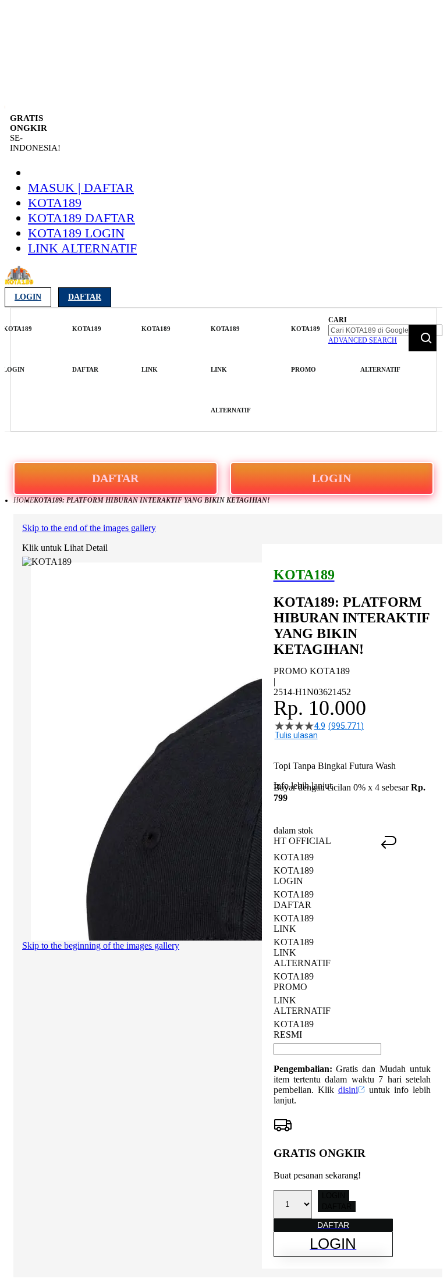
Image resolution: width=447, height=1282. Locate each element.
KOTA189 (54, 202)
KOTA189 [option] (294, 857)
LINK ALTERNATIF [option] (302, 1005)
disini (348, 1090)
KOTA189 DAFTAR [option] (294, 899)
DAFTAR (115, 478)
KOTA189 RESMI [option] (294, 1029)
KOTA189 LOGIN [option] (294, 876)
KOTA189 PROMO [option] (294, 981)
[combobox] (385, 330)
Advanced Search (362, 340)
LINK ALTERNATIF (82, 248)
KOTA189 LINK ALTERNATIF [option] (302, 952)
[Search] (423, 338)
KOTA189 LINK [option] (294, 923)
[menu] (168, 369)
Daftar (84, 297)
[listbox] (327, 946)
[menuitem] (17, 349)
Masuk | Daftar (81, 187)
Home (23, 500)
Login (28, 297)
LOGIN (331, 478)
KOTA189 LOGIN (76, 233)
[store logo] (19, 282)
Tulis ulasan (296, 735)
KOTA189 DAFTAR (81, 218)
